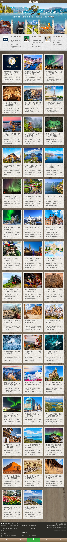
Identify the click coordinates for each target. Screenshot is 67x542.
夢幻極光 (35, 36)
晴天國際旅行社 (33, 1)
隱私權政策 (63, 527)
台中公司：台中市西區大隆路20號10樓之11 (8, 531)
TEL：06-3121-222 (23, 535)
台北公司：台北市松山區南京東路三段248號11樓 (9, 525)
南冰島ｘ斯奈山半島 (36, 40)
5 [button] (35, 31)
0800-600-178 (17, 523)
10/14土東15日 (56, 42)
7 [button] (39, 31)
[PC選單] (1, 1)
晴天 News (14, 36)
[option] (33, 18)
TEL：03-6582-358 (23, 528)
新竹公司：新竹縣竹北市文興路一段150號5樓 (9, 528)
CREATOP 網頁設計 (62, 530)
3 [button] (31, 31)
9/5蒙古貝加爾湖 (57, 40)
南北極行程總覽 (14, 44)
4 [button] (33, 31)
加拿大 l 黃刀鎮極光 (36, 46)
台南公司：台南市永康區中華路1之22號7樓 (8, 535)
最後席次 (55, 36)
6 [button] (37, 31)
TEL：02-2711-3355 (23, 525)
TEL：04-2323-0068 (23, 532)
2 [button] (29, 31)
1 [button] (27, 31)
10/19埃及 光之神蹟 (57, 45)
